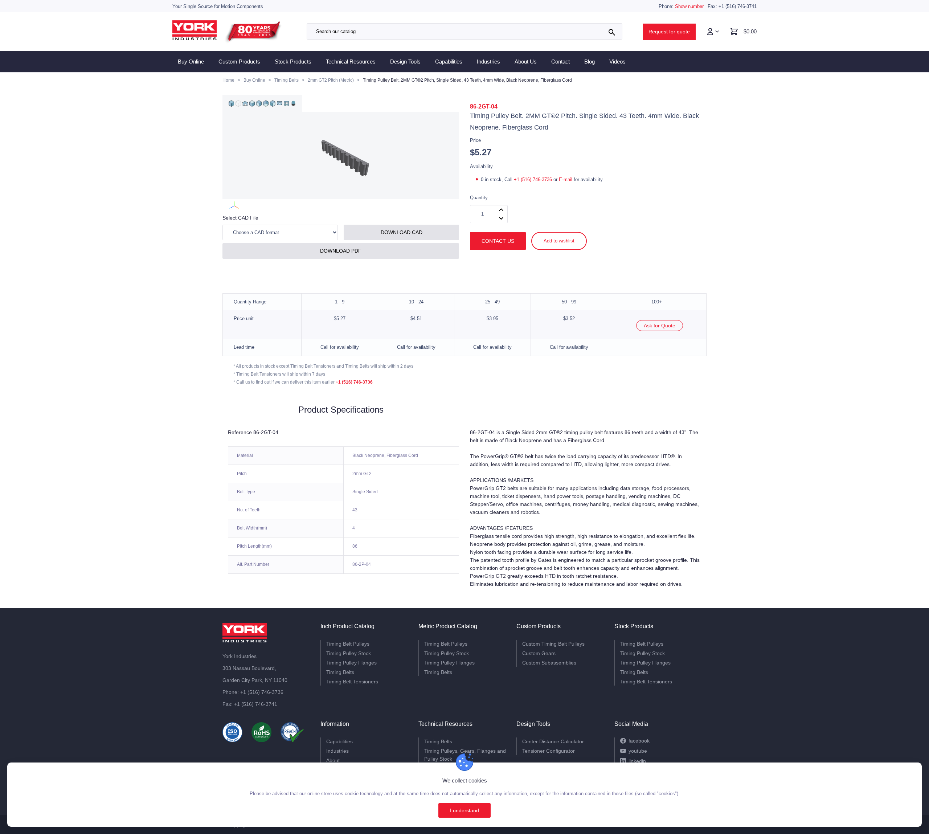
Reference (240, 432)
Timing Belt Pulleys (347, 644)
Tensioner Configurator (548, 751)
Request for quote (669, 31)
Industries (488, 61)
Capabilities (448, 61)
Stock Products (293, 61)
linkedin (637, 761)
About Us (526, 61)
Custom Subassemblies (549, 663)
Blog (589, 61)
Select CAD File (240, 218)
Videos (617, 61)
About (333, 760)
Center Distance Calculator (553, 741)
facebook (639, 741)
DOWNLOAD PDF (340, 251)
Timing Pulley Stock (348, 653)
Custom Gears (539, 653)
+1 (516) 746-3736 (533, 179)
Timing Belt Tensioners (352, 681)
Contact (560, 61)
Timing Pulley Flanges (351, 663)
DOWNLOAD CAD (401, 232)
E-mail (565, 179)
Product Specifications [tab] (341, 409)
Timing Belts (340, 672)
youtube (638, 751)
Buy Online (191, 61)
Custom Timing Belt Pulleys (553, 644)
